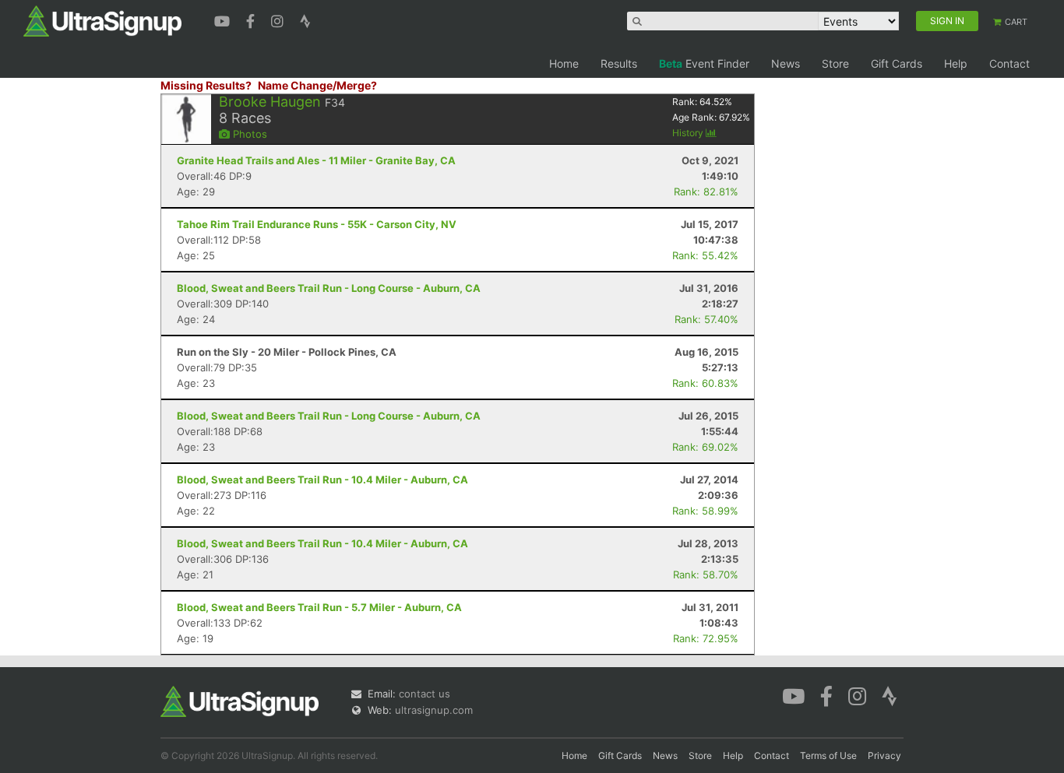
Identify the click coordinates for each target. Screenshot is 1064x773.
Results (619, 63)
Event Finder (704, 63)
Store (835, 63)
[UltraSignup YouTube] (224, 19)
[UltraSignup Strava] (305, 19)
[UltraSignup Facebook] (252, 19)
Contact (1009, 63)
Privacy (884, 755)
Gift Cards (896, 63)
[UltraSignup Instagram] (279, 19)
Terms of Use (828, 755)
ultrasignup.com (434, 710)
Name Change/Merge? (317, 85)
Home (564, 63)
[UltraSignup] (102, 20)
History (689, 133)
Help (955, 63)
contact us (424, 693)
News (785, 63)
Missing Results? (206, 85)
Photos (248, 134)
